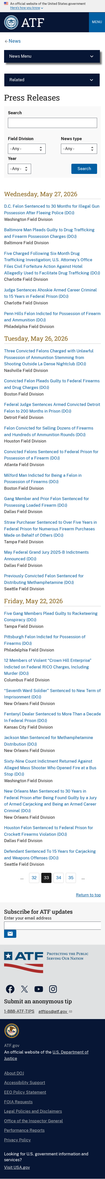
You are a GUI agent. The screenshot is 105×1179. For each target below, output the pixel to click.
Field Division (20, 138)
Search (15, 112)
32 (34, 877)
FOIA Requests (18, 1102)
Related (16, 79)
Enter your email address (27, 918)
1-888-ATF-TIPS (19, 1011)
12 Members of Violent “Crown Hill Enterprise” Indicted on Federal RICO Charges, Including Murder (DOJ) (47, 667)
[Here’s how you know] (52, 6)
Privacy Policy (17, 1140)
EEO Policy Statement (25, 1092)
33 (46, 877)
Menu (97, 22)
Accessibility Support (24, 1082)
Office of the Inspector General (33, 1121)
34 (58, 877)
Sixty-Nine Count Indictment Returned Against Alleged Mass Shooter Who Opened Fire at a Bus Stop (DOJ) (50, 768)
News (15, 41)
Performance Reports (24, 1130)
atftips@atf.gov (53, 1011)
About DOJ (14, 1073)
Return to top (88, 895)
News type (71, 138)
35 (70, 877)
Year (12, 158)
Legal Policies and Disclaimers (33, 1111)
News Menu (20, 56)
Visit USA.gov (17, 1167)
